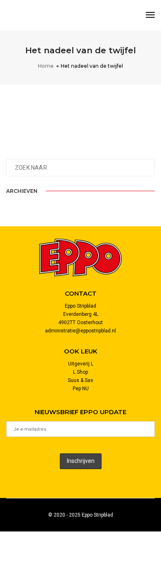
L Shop (80, 372)
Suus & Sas (80, 380)
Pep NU (81, 388)
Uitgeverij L (80, 364)
